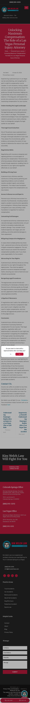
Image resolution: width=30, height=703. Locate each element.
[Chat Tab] (15, 351)
